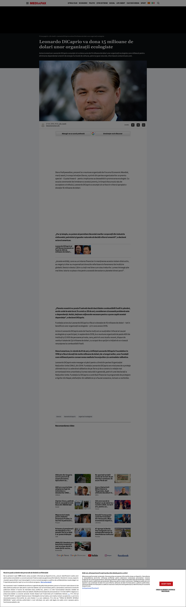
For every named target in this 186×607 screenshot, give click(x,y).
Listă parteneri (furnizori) (90, 588)
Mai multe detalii (46, 582)
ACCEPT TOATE (166, 584)
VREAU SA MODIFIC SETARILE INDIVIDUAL (165, 590)
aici (69, 593)
